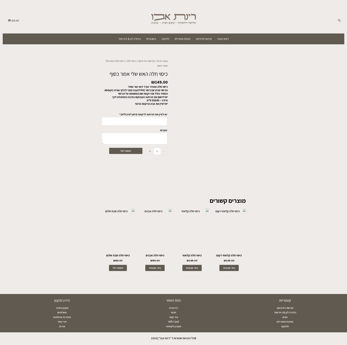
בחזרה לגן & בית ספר (129, 39)
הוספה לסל (125, 151)
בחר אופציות (229, 268)
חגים (285, 317)
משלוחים (62, 312)
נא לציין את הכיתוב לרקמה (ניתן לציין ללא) (143, 114)
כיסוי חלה (131, 61)
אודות (62, 326)
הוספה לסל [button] (118, 268)
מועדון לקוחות (173, 326)
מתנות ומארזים (182, 39)
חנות (173, 312)
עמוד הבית (162, 61)
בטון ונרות (151, 39)
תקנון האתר (62, 308)
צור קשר (173, 317)
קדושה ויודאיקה (204, 39)
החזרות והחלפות (62, 317)
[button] (339, 20)
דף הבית (173, 308)
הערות (163, 130)
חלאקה (165, 39)
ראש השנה (223, 39)
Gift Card (173, 321)
